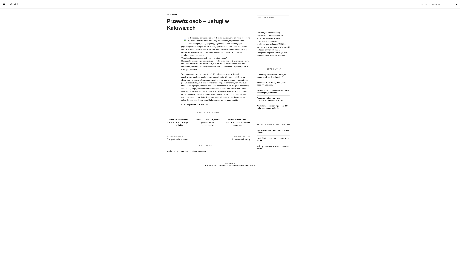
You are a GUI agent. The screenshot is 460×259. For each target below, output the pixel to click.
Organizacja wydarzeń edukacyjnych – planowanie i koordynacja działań (272, 75)
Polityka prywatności (430, 4)
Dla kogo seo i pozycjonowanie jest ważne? (273, 131)
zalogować (180, 151)
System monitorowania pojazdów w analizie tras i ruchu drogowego (237, 122)
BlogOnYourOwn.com (248, 165)
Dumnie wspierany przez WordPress (216, 165)
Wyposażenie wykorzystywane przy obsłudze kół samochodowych (208, 122)
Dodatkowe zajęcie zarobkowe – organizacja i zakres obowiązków (270, 99)
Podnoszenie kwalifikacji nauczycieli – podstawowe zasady (272, 83)
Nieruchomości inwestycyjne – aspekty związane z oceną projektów (272, 106)
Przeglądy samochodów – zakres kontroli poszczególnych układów (179, 122)
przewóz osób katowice (198, 104)
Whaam (14, 4)
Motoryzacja (173, 15)
